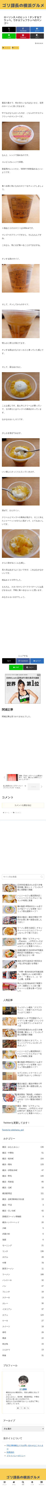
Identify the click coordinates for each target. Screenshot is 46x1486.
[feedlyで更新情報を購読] (24, 1407)
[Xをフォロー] (21, 1407)
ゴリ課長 (23, 1389)
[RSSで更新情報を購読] (28, 1407)
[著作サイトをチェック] (17, 1407)
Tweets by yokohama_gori (13, 1130)
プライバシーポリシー (16, 1456)
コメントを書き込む (23, 805)
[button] (37, 36)
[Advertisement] (23, 74)
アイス (16, 48)
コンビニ (7, 48)
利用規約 (10, 1452)
